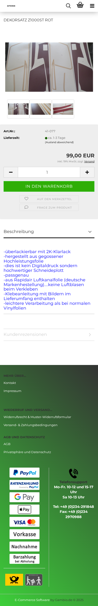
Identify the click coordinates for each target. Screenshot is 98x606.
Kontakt (10, 383)
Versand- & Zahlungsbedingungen (31, 425)
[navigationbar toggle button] (92, 6)
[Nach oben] (85, 599)
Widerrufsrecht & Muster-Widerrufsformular (37, 417)
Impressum (12, 391)
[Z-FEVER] (9, 6)
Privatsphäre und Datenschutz (27, 452)
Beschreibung (19, 231)
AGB (7, 444)
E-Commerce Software (32, 600)
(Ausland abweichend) (59, 142)
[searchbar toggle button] (68, 6)
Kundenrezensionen (25, 334)
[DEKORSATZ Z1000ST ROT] (49, 62)
